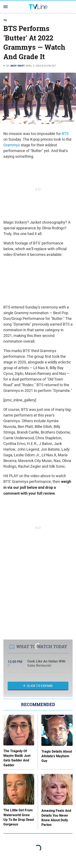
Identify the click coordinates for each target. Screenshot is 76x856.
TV (5, 20)
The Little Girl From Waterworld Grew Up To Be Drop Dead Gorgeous (18, 817)
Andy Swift (17, 65)
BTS (65, 133)
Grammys (11, 145)
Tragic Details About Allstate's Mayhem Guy (56, 756)
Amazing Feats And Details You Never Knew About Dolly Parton (56, 817)
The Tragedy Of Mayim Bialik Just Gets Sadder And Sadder (16, 758)
